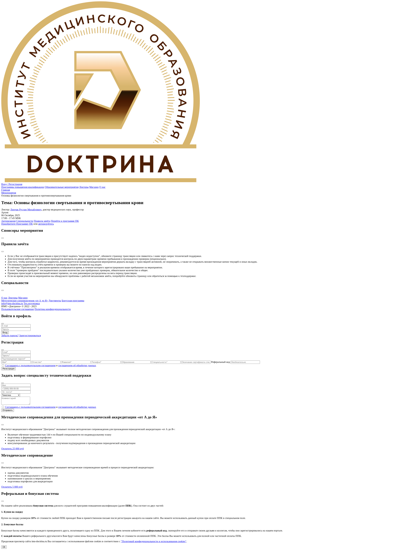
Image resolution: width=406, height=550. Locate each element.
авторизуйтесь (46, 224)
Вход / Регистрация (11, 184)
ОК (4, 547)
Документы (55, 300)
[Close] (2, 238)
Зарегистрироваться (30, 335)
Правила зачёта (42, 221)
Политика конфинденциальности (53, 309)
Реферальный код (221, 362)
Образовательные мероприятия (62, 187)
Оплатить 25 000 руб (12, 448)
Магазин (94, 187)
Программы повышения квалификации (22, 187)
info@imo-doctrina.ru (12, 303)
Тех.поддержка (32, 303)
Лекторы (84, 187)
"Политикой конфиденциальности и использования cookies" (153, 541)
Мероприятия (8, 192)
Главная (5, 190)
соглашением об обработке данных (77, 365)
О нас (102, 187)
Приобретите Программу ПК (17, 224)
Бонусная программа (73, 300)
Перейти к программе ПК (65, 221)
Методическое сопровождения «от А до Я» (24, 300)
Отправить (8, 410)
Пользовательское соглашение (17, 309)
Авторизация (8, 221)
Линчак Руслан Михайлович (25, 209)
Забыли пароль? (10, 335)
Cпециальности (24, 221)
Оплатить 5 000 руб (12, 486)
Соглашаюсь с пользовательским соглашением (30, 365)
